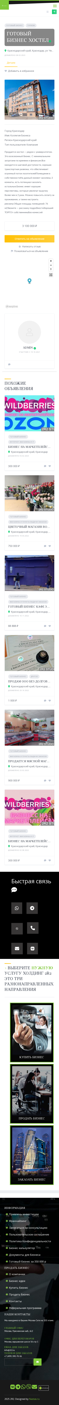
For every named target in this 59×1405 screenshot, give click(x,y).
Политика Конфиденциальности (30, 1241)
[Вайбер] (29, 1387)
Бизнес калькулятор (22, 1248)
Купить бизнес (18, 1287)
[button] (30, 281)
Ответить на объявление (29, 239)
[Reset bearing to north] (51, 269)
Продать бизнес (19, 1294)
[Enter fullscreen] (51, 275)
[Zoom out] (51, 265)
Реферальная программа (25, 1308)
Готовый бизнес (14, 25)
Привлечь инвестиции (24, 1214)
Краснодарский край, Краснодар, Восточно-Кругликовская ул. (31, 531)
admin (28, 347)
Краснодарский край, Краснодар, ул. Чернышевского (30, 50)
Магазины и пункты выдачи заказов (28, 522)
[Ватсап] (23, 1387)
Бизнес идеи (17, 1281)
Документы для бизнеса (24, 1254)
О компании (17, 1274)
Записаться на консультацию (28, 1227)
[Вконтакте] (12, 1387)
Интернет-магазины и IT (22, 442)
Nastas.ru (34, 1399)
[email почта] (35, 1387)
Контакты (15, 1301)
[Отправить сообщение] (9, 364)
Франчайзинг (17, 1221)
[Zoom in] (51, 261)
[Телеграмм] (18, 1387)
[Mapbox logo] (11, 306)
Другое (34, 676)
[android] (43, 1387)
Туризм (31, 25)
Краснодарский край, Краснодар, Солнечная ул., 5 (31, 611)
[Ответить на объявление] (45, 466)
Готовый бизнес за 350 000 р (27, 1261)
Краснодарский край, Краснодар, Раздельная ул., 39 (31, 686)
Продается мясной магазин (31, 761)
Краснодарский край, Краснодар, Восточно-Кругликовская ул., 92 (31, 766)
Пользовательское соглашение (29, 1234)
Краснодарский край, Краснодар (29, 451)
